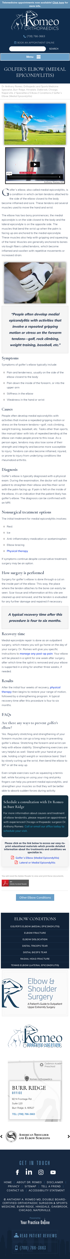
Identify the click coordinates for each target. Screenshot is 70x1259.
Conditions (45, 93)
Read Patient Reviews (38, 1235)
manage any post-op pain (36, 653)
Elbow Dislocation (35, 939)
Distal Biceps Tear (35, 952)
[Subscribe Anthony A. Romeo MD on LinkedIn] (29, 1172)
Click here (58, 2)
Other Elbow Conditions (35, 897)
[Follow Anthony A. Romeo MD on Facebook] (17, 1172)
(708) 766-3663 (36, 36)
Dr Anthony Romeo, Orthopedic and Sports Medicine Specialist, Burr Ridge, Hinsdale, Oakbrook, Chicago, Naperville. (30, 89)
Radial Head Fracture (35, 958)
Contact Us (15, 1190)
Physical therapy (17, 551)
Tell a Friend (51, 1186)
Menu (29, 56)
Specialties (22, 93)
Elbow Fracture (35, 932)
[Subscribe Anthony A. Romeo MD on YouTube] (53, 1172)
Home (8, 1182)
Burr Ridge (29, 1089)
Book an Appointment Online (35, 42)
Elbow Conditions (35, 918)
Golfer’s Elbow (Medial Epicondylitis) (37, 857)
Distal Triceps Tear (35, 945)
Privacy (14, 1186)
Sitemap (30, 1186)
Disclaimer (55, 1182)
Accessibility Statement (47, 1190)
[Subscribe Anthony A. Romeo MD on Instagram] (41, 1172)
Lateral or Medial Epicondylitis (37, 862)
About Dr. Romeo (29, 1182)
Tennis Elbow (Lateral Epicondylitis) (35, 965)
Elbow (33, 93)
